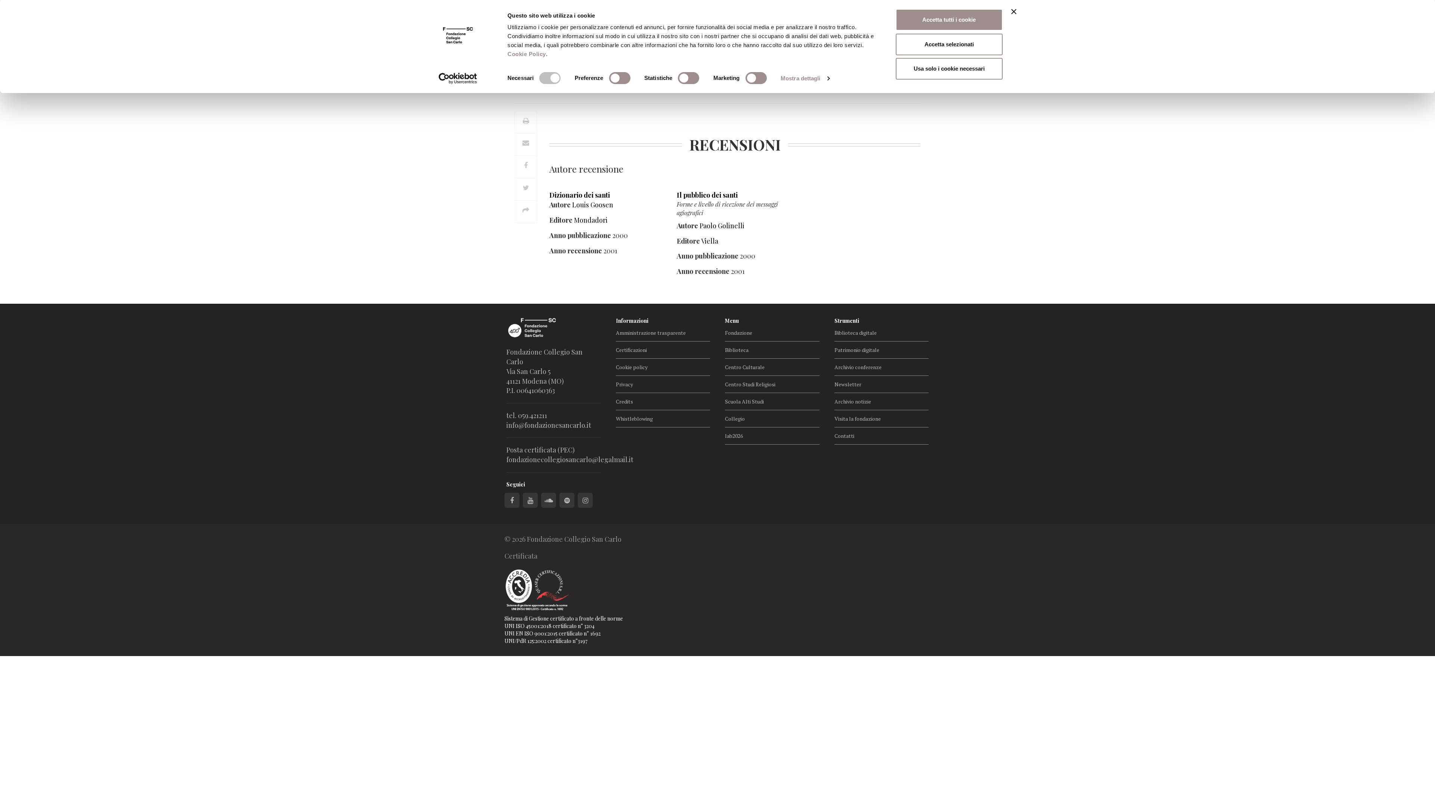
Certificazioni (631, 349)
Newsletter (847, 384)
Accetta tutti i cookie (949, 19)
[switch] (619, 78)
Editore (561, 220)
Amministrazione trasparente (651, 332)
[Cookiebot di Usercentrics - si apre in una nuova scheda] (458, 78)
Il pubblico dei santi (707, 195)
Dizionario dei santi (579, 195)
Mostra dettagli (801, 78)
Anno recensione (575, 250)
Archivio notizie (852, 401)
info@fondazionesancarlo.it (548, 425)
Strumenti (846, 320)
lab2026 (734, 435)
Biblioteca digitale (855, 332)
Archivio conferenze (858, 367)
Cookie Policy (526, 54)
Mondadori (591, 220)
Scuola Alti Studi (744, 401)
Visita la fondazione (857, 418)
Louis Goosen (592, 204)
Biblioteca (737, 349)
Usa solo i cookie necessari (949, 68)
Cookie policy (632, 367)
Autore (560, 204)
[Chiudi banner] (1013, 11)
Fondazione (738, 332)
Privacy (624, 384)
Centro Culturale (745, 367)
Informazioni (632, 320)
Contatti (844, 435)
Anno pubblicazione (580, 235)
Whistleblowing (634, 418)
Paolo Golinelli (722, 225)
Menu (732, 320)
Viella (709, 240)
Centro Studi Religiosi (750, 384)
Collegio (735, 418)
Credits (624, 401)
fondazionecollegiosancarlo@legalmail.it (569, 459)
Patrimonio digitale (856, 349)
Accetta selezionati (949, 44)
